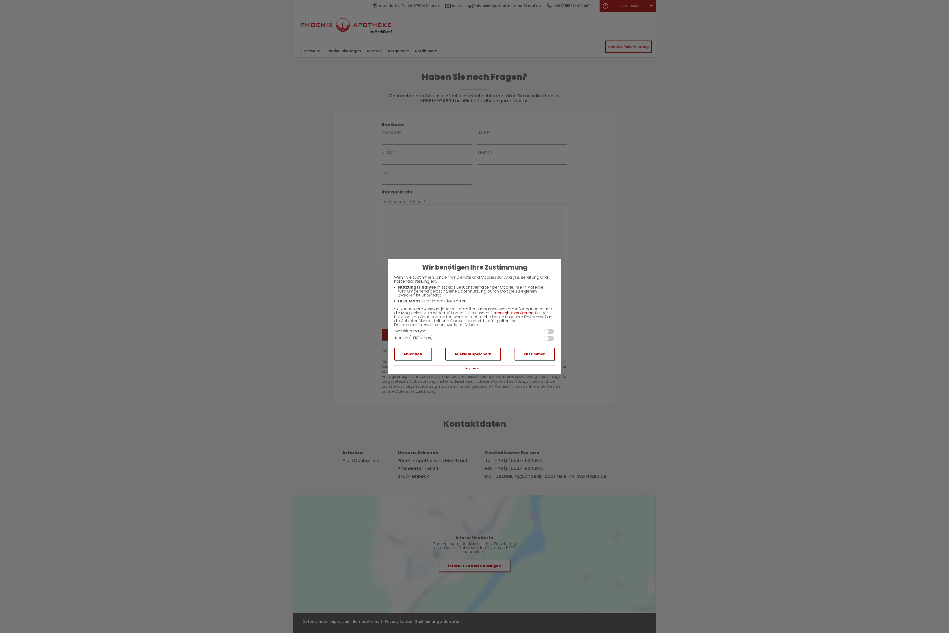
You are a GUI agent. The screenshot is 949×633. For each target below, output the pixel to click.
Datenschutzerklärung (512, 313)
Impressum (474, 368)
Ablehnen (412, 354)
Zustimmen (535, 354)
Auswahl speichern (473, 354)
